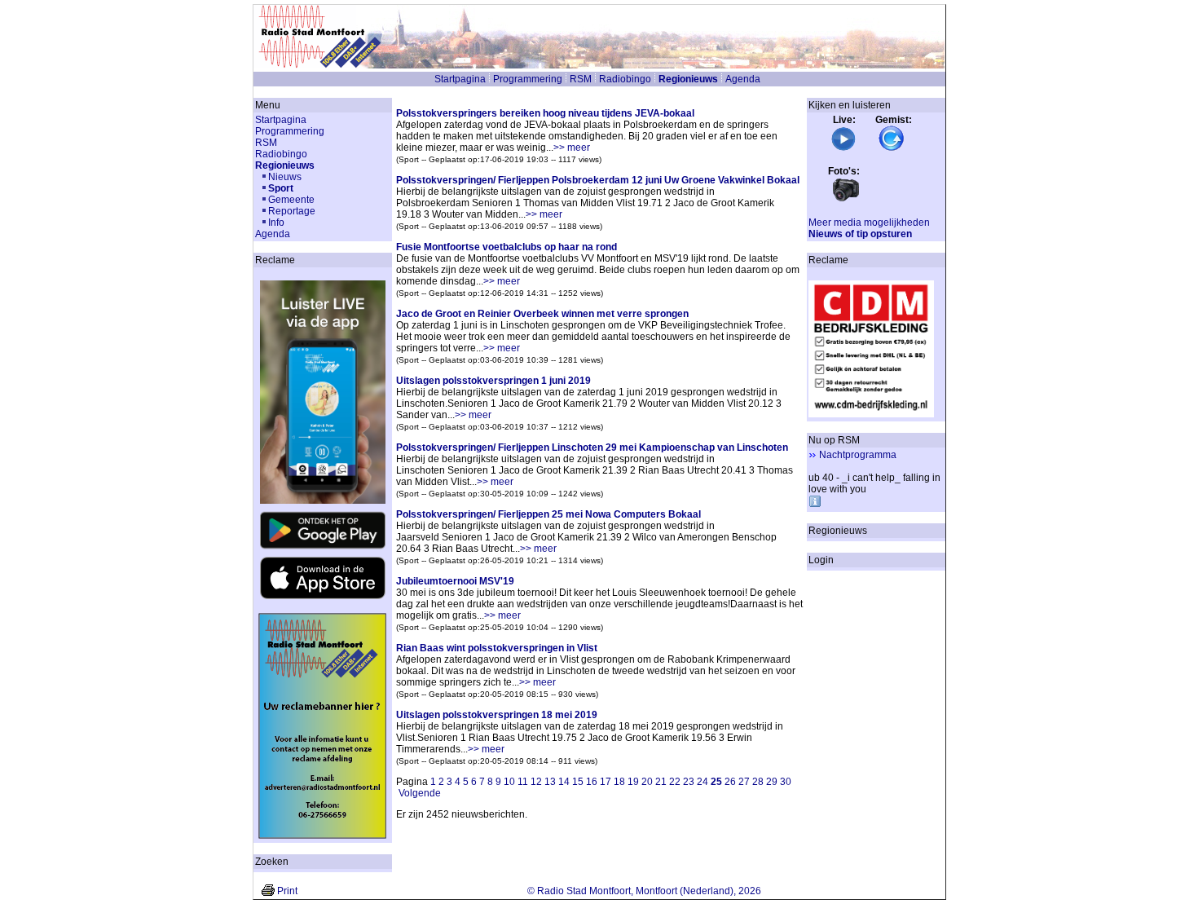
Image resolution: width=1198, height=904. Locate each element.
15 (578, 781)
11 (523, 781)
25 (716, 781)
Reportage (291, 211)
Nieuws (285, 177)
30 (785, 781)
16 (591, 781)
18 (619, 781)
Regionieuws (688, 79)
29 (771, 781)
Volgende (420, 793)
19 (633, 781)
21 (661, 781)
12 (536, 781)
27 (744, 781)
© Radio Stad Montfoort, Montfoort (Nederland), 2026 (644, 891)
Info (276, 222)
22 (674, 781)
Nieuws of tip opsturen (860, 234)
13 (550, 781)
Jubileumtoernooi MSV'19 (455, 581)
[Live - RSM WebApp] (843, 148)
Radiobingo (625, 79)
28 (758, 781)
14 (564, 781)
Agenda (742, 79)
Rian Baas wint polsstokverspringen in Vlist (496, 648)
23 (688, 781)
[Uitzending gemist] (892, 148)
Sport (280, 188)
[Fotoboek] (846, 199)
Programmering (527, 79)
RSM (581, 79)
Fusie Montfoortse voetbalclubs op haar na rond (506, 247)
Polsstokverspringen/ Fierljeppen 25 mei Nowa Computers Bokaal (548, 514)
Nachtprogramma (857, 455)
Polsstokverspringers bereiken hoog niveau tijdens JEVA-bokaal (545, 113)
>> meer (571, 147)
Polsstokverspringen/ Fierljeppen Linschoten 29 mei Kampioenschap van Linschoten (592, 447)
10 (509, 781)
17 (605, 781)
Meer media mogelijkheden (869, 222)
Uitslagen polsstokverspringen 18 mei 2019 (496, 715)
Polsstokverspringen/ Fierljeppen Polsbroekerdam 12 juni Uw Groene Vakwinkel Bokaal (597, 180)
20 (647, 781)
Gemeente (291, 199)
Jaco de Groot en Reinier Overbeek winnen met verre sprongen (542, 314)
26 (730, 781)
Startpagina (460, 79)
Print (287, 891)
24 (702, 781)
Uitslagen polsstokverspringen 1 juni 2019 (493, 380)
